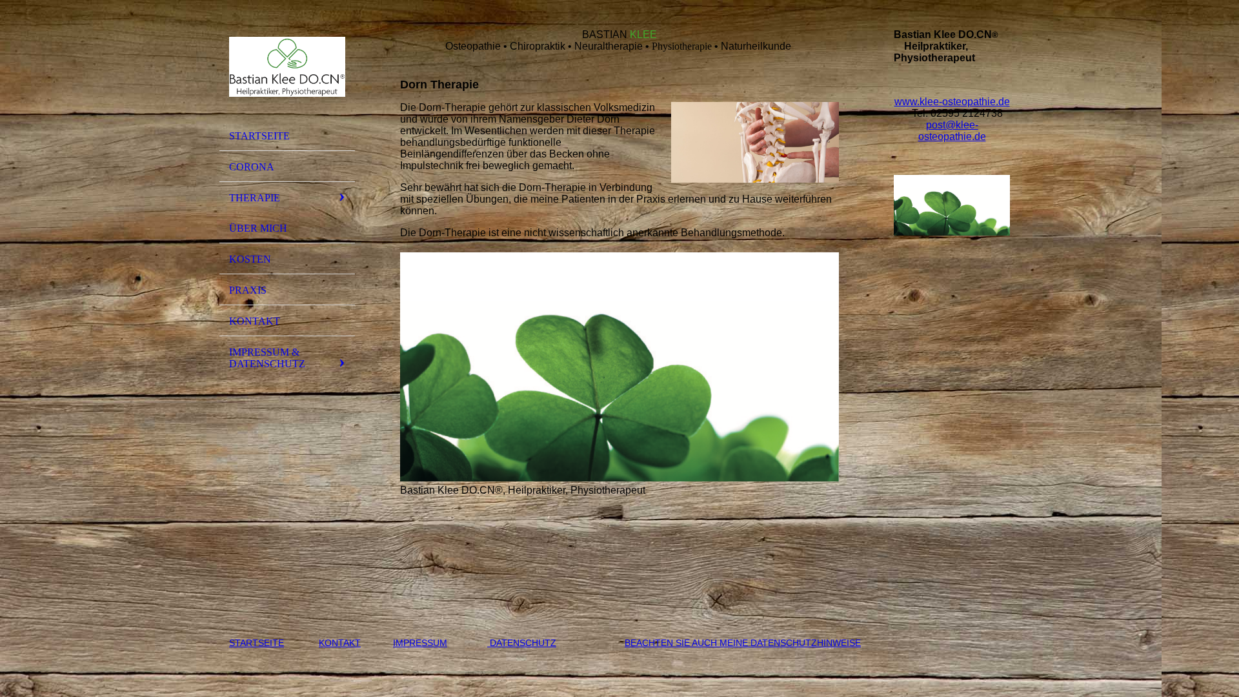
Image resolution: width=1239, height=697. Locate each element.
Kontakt (254, 321)
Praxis (248, 290)
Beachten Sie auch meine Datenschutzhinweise (743, 643)
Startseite (259, 135)
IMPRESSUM (420, 643)
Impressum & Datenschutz (267, 358)
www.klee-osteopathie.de (952, 101)
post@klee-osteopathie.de (952, 130)
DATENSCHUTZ (521, 643)
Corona (251, 166)
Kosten (250, 259)
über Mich (258, 228)
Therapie (254, 197)
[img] (287, 66)
